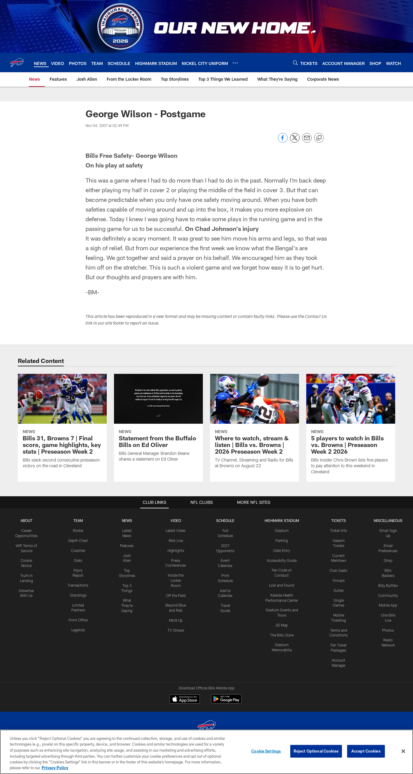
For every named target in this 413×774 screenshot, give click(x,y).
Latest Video (176, 530)
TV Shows (175, 630)
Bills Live (176, 540)
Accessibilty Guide (282, 560)
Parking (281, 540)
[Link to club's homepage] (17, 62)
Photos (388, 630)
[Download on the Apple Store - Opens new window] (184, 700)
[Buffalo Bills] (206, 727)
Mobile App (388, 605)
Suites (338, 590)
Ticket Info (338, 530)
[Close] (403, 751)
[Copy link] (319, 138)
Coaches (78, 550)
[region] (206, 752)
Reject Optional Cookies (316, 751)
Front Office (78, 620)
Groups (339, 580)
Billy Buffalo (388, 585)
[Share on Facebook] (283, 141)
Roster (78, 530)
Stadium (282, 530)
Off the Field (176, 595)
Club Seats (338, 570)
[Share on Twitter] (295, 141)
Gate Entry (281, 550)
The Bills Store (282, 635)
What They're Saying (127, 605)
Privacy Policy (55, 767)
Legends (78, 630)
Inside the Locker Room (176, 580)
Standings (78, 595)
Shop (388, 560)
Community (388, 595)
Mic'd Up (176, 620)
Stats (78, 560)
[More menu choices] (235, 62)
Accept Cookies (366, 751)
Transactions (78, 585)
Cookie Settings (266, 751)
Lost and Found (281, 585)
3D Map (281, 625)
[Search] (295, 63)
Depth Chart (78, 540)
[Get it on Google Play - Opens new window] (226, 702)
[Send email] (307, 141)
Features (127, 545)
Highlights (175, 550)
